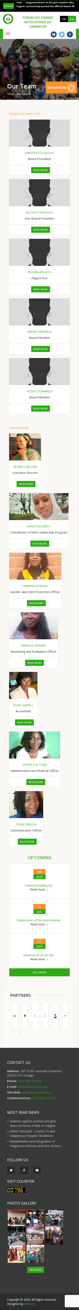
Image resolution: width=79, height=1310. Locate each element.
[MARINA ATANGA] (35, 566)
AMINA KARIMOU (39, 331)
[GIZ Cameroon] (33, 1015)
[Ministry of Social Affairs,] (44, 1015)
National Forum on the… (39, 955)
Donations (57, 87)
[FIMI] (54, 1015)
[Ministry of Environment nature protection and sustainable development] (23, 1015)
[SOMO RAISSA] (26, 804)
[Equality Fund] (64, 1015)
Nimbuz (29, 1304)
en (72, 19)
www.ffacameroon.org (36, 1092)
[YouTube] (54, 34)
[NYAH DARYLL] (23, 685)
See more (40, 972)
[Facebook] (70, 34)
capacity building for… (40, 885)
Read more (40, 170)
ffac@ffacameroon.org (32, 1087)
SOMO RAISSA (26, 824)
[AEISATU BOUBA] (25, 446)
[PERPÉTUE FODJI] (34, 745)
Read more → (39, 889)
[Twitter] (62, 34)
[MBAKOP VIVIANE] (33, 625)
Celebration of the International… (39, 920)
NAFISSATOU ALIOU (39, 153)
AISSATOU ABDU (39, 526)
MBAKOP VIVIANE (33, 645)
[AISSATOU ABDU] (38, 506)
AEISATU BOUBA (25, 467)
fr (64, 19)
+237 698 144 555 (30, 1081)
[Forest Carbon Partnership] (13, 1015)
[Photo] (16, 1218)
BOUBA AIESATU (39, 272)
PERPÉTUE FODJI (34, 765)
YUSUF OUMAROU (40, 391)
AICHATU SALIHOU (39, 212)
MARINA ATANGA (35, 586)
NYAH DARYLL (23, 705)
